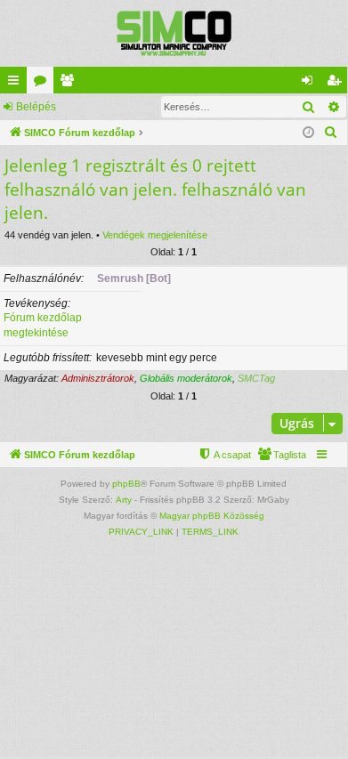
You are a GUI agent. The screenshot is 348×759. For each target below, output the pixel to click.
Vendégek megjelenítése (154, 235)
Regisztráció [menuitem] (337, 83)
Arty (124, 500)
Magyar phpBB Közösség (211, 516)
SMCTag (256, 378)
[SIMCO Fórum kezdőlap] (173, 33)
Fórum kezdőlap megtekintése (43, 325)
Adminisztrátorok (97, 378)
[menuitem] (331, 132)
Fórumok (43, 83)
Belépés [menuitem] (310, 83)
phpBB (126, 484)
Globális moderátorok (186, 378)
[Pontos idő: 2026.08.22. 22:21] (308, 133)
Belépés (36, 107)
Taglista (70, 83)
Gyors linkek (17, 83)
